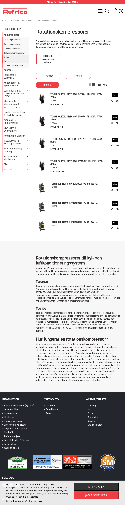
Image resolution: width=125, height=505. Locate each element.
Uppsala (91, 421)
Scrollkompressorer (12, 44)
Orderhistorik (52, 409)
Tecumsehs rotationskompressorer (53, 286)
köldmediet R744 (44, 319)
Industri (8, 169)
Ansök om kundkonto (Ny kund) (19, 405)
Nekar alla (96, 487)
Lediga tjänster (95, 425)
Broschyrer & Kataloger (15, 425)
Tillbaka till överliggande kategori (48, 59)
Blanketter (9, 417)
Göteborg (92, 405)
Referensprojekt (12, 436)
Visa (115, 95)
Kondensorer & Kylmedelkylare (12, 84)
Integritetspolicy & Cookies (16, 440)
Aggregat (8, 69)
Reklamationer (11, 413)
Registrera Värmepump (15, 428)
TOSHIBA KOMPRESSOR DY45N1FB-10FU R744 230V (76, 118)
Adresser (50, 413)
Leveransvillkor (11, 409)
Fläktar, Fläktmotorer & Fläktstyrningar (14, 114)
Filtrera (45, 84)
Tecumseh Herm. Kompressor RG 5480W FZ (74, 183)
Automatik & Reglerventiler (11, 121)
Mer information (15, 501)
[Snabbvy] (117, 100)
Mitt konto (50, 405)
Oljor (6, 164)
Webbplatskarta (11, 448)
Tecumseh (48, 76)
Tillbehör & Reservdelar (14, 65)
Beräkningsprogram (13, 421)
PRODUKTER (12, 29)
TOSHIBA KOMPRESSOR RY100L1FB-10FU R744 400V (76, 163)
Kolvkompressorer (12, 39)
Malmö (91, 409)
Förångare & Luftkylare (10, 76)
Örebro (91, 413)
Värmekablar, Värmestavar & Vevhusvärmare (12, 104)
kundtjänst (41, 47)
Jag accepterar (96, 495)
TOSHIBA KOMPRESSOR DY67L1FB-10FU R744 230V (76, 140)
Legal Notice (10, 444)
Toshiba (78, 76)
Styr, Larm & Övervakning (10, 129)
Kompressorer (11, 34)
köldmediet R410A (107, 298)
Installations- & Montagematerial (12, 142)
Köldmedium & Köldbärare (11, 158)
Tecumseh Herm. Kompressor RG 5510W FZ (74, 202)
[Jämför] (112, 100)
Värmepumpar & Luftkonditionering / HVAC (14, 93)
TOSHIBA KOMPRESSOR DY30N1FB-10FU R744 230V (76, 96)
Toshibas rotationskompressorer (51, 313)
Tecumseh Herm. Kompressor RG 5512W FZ (74, 221)
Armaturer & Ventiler (14, 135)
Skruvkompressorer (12, 48)
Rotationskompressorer (14, 53)
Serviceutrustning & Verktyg (14, 150)
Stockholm (93, 417)
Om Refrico (9, 432)
